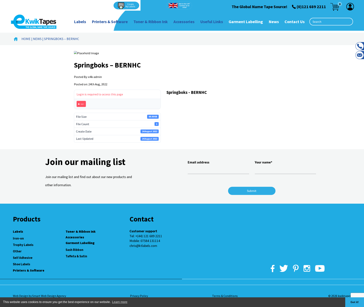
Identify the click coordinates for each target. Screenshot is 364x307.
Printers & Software (110, 21)
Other (17, 251)
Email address (198, 162)
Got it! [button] (355, 302)
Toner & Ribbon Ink (150, 21)
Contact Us (295, 21)
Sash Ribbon (74, 250)
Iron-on (18, 238)
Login (82, 104)
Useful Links (211, 21)
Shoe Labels (21, 264)
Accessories (184, 21)
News (274, 21)
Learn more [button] (119, 302)
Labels (80, 21)
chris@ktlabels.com (143, 245)
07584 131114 (150, 241)
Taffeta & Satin (76, 256)
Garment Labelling (246, 21)
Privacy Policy (139, 296)
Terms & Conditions (225, 296)
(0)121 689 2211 (311, 6)
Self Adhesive (22, 258)
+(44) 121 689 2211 (148, 236)
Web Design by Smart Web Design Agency (39, 296)
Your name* (263, 162)
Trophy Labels (23, 245)
